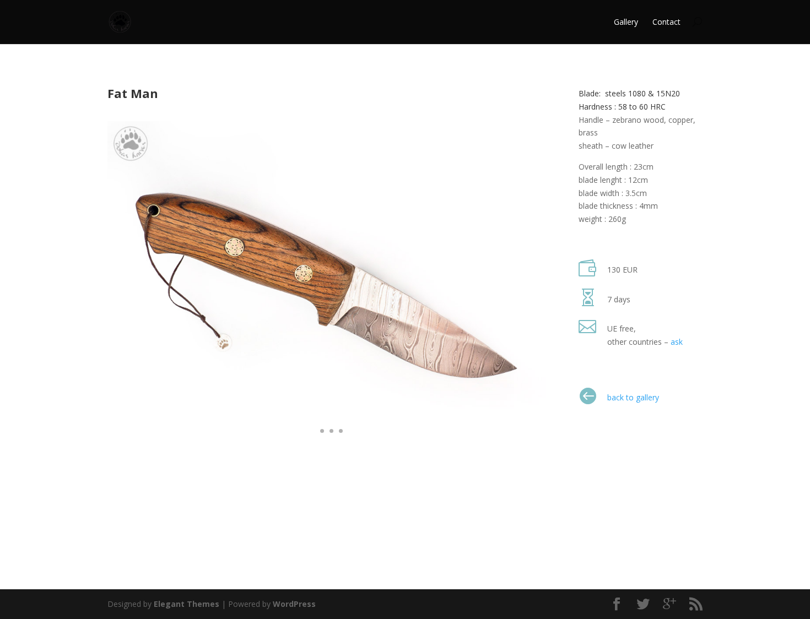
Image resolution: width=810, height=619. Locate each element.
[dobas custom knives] (326, 446)
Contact (666, 22)
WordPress (294, 604)
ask (677, 341)
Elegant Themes (186, 604)
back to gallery (633, 397)
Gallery (626, 22)
